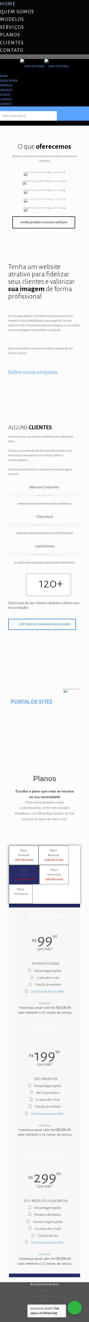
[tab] (24, 855)
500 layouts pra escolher (48, 991)
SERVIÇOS (12, 27)
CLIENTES (12, 42)
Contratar (44, 1003)
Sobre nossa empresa (32, 372)
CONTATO (11, 50)
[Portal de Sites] (44, 66)
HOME (8, 3)
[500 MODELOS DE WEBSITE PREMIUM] (45, 201)
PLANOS (10, 34)
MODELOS (12, 19)
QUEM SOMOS (17, 11)
